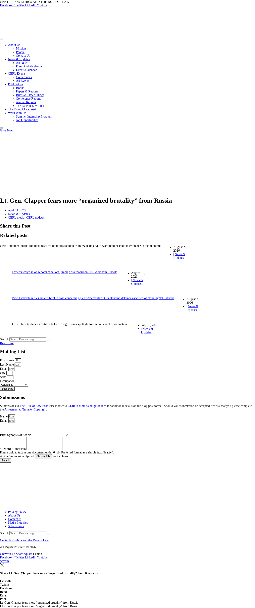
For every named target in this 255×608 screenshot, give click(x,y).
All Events (22, 80)
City (3, 373)
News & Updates (19, 59)
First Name (7, 360)
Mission (21, 48)
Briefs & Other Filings (30, 95)
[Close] (1, 127)
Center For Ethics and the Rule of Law (24, 540)
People (20, 52)
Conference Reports (28, 98)
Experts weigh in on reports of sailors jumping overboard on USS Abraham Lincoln (64, 272)
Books (20, 87)
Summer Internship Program (33, 116)
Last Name (7, 364)
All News (22, 62)
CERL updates (35, 217)
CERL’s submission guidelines (87, 406)
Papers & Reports (27, 91)
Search (4, 339)
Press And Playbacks (29, 66)
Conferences (24, 77)
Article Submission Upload (17, 456)
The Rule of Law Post (30, 105)
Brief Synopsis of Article (16, 435)
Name (4, 416)
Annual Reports (26, 102)
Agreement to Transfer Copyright (25, 409)
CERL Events (17, 73)
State (3, 377)
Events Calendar (26, 70)
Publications (15, 84)
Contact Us (23, 55)
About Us (14, 45)
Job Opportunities (27, 120)
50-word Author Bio (13, 448)
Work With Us (17, 113)
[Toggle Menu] (1, 39)
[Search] (48, 340)
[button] (127, 581)
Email (4, 368)
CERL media (16, 217)
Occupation (7, 381)
